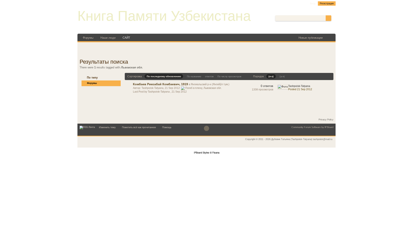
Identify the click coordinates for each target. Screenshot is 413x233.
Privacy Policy (326, 119)
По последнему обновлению (164, 76)
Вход (312, 3)
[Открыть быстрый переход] (330, 38)
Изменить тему (107, 127)
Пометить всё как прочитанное (139, 127)
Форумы (88, 37)
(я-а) (271, 76)
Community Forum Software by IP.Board (312, 127)
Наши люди (108, 37)
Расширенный (334, 18)
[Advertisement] (206, 50)
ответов (209, 76)
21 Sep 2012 (179, 91)
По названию (194, 76)
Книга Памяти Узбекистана (164, 16)
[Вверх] (206, 128)
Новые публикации (311, 37)
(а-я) (282, 76)
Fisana (215, 152)
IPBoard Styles (201, 152)
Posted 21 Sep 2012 (300, 89)
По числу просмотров (229, 76)
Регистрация (327, 3)
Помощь (166, 127)
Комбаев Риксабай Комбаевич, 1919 (160, 84)
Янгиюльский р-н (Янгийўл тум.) (210, 84)
